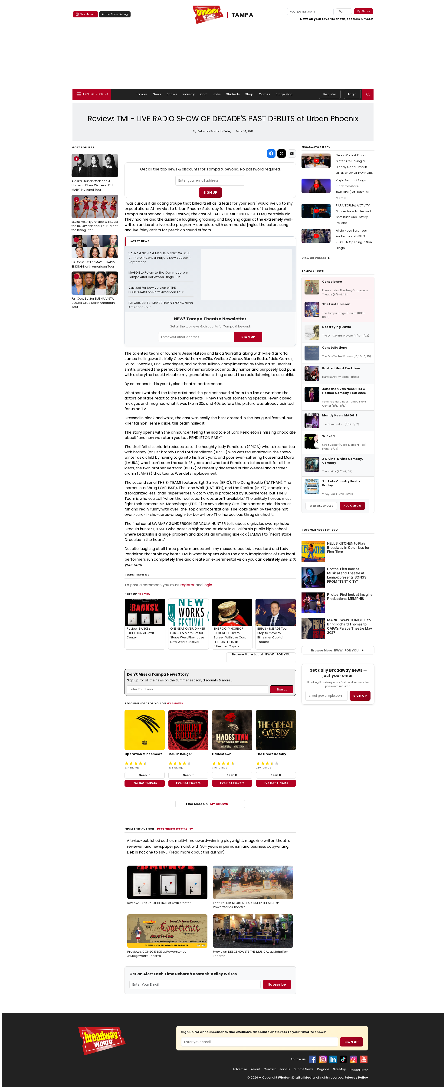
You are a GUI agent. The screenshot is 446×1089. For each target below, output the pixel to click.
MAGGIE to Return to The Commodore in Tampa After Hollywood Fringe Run (158, 275)
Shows (172, 94)
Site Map (339, 1069)
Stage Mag (284, 94)
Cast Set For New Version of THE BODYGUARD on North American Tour (156, 290)
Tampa (141, 94)
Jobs (217, 94)
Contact (270, 1069)
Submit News (303, 1069)
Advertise (240, 1069)
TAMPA (242, 15)
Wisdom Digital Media (296, 1077)
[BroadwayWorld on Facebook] (312, 1059)
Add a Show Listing (115, 14)
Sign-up (343, 11)
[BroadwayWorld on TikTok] (343, 1059)
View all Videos (314, 258)
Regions (323, 1069)
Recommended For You (320, 530)
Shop (249, 94)
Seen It (144, 775)
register (187, 585)
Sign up (360, 695)
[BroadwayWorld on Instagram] (323, 1059)
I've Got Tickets (144, 783)
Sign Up (210, 192)
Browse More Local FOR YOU (261, 654)
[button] (368, 94)
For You (144, 594)
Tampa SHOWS (313, 271)
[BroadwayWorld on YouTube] (364, 1059)
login (207, 585)
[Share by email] (292, 153)
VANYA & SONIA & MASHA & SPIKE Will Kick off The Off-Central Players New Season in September (160, 257)
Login (352, 94)
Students (233, 94)
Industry (189, 94)
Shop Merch (87, 14)
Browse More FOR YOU (335, 650)
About (255, 1069)
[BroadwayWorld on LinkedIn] (333, 1059)
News (157, 94)
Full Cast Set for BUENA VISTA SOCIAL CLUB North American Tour (93, 291)
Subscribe (277, 984)
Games (264, 94)
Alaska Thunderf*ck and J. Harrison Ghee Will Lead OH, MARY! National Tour (92, 174)
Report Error (359, 1070)
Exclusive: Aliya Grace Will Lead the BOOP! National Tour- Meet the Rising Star (95, 214)
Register (329, 94)
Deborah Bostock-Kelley (175, 829)
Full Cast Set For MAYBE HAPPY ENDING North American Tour (93, 253)
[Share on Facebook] (271, 153)
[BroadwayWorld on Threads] (353, 1059)
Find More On (207, 804)
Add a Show (352, 505)
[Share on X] (281, 153)
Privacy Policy (356, 1077)
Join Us (284, 1069)
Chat (204, 94)
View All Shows (321, 505)
